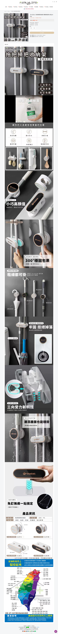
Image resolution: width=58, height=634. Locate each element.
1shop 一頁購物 (30, 633)
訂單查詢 (32, 625)
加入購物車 (42, 32)
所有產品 (9, 11)
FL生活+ (38, 627)
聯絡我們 (25, 625)
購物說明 (29, 625)
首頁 (5, 11)
